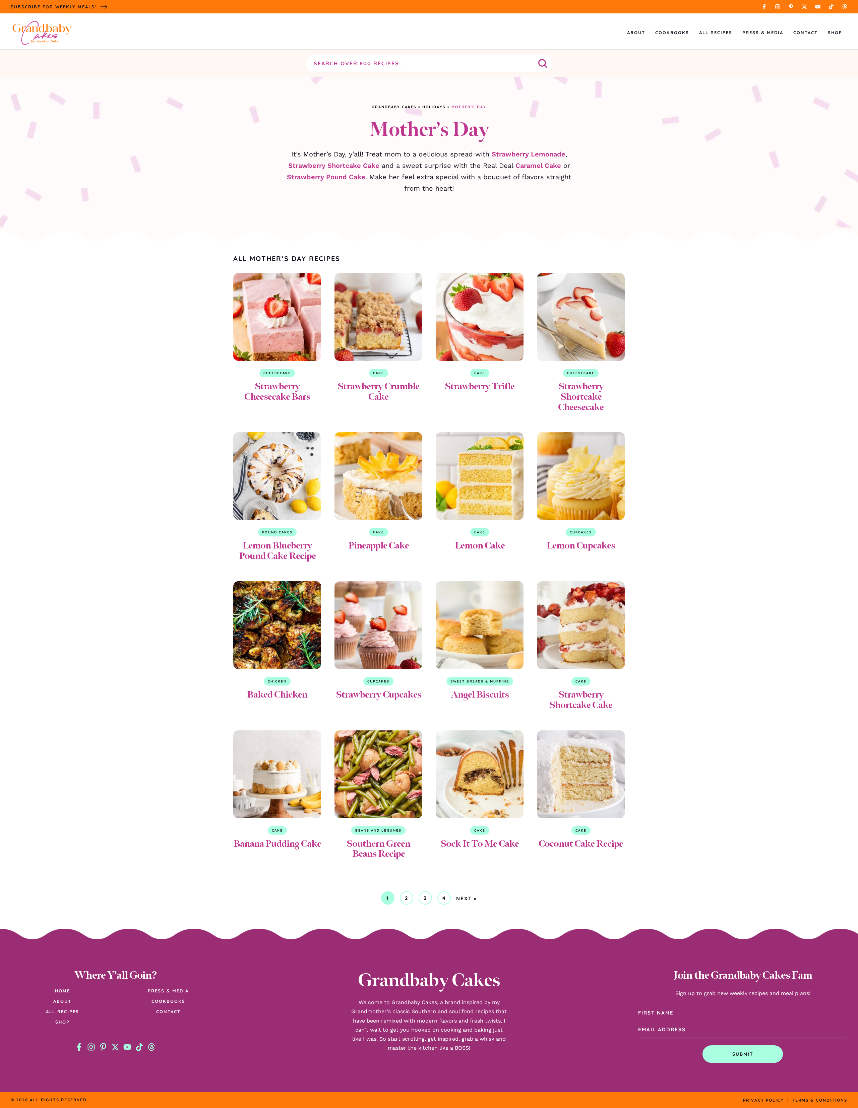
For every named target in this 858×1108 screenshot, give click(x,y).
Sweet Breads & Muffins (479, 681)
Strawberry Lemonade (528, 154)
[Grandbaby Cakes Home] (42, 32)
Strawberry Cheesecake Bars (277, 391)
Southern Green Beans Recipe (378, 848)
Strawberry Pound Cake (326, 177)
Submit (742, 1054)
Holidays (434, 107)
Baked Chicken (277, 694)
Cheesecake (277, 373)
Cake (378, 373)
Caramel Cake (538, 165)
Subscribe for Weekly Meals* (54, 6)
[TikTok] (831, 6)
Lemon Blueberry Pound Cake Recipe (277, 550)
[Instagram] (777, 6)
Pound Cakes (277, 532)
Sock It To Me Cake (479, 843)
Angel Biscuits (480, 694)
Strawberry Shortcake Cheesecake (581, 396)
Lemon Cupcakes (581, 545)
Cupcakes (581, 532)
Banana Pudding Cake (277, 843)
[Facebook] (764, 6)
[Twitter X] (804, 6)
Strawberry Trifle (479, 386)
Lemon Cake (480, 545)
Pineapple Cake (378, 545)
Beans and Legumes (378, 830)
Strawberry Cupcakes (378, 694)
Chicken (277, 681)
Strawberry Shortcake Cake (333, 165)
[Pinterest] (791, 6)
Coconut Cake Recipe (581, 843)
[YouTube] (817, 6)
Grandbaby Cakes (394, 107)
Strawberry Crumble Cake (378, 391)
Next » (466, 898)
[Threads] (844, 6)
